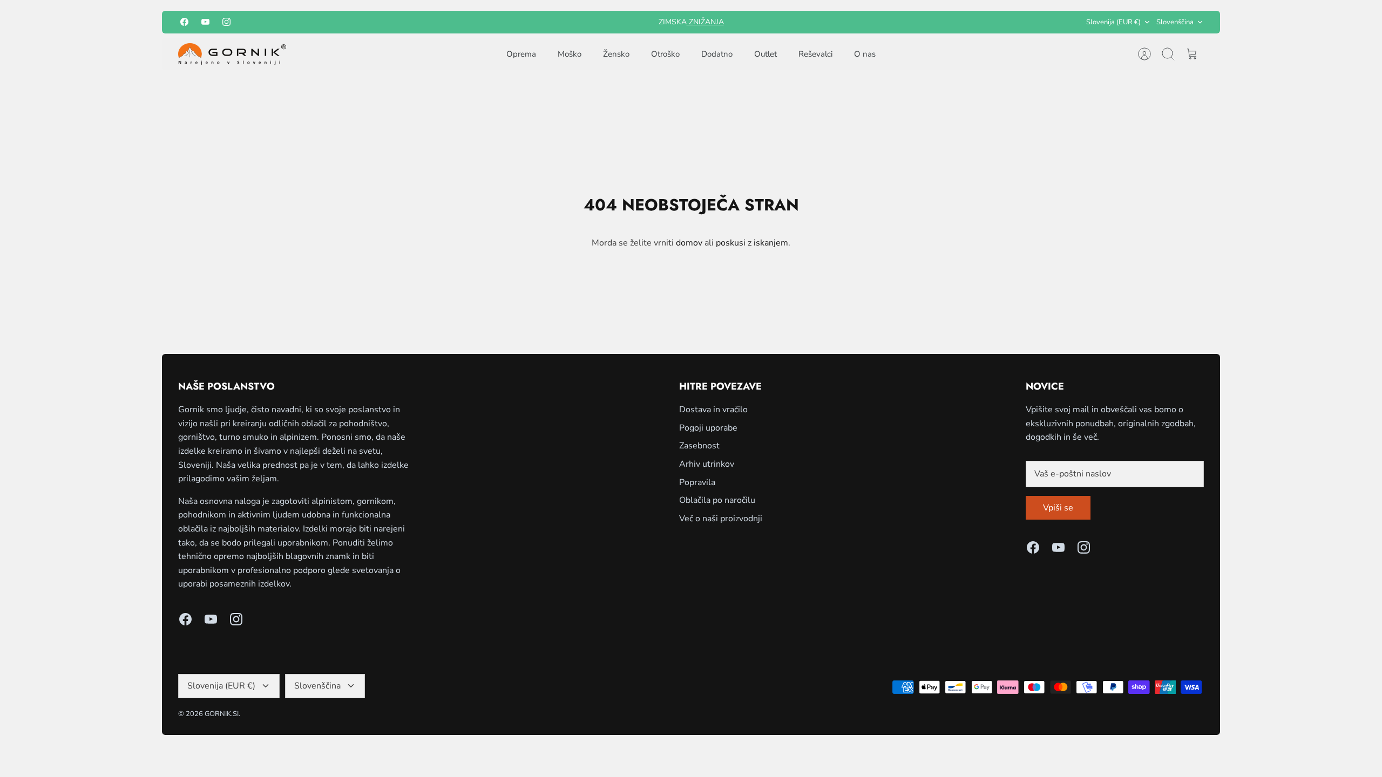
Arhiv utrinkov (706, 464)
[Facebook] (184, 22)
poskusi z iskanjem (752, 243)
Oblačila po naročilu (717, 500)
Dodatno (717, 54)
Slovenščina (1175, 22)
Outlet (765, 54)
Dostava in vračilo (713, 409)
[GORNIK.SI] (232, 54)
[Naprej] (824, 22)
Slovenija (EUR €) (1113, 22)
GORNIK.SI (222, 714)
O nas (865, 54)
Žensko (616, 54)
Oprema (521, 54)
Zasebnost (699, 446)
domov (689, 243)
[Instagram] (226, 22)
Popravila (697, 482)
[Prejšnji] (558, 22)
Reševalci (815, 54)
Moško (569, 54)
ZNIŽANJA (705, 22)
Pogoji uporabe (708, 428)
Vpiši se (1058, 508)
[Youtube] (205, 22)
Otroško (665, 54)
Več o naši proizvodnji (720, 518)
